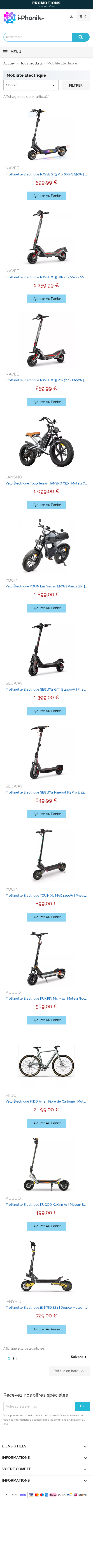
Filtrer (76, 85)
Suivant (79, 1357)
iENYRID (13, 1301)
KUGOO (13, 992)
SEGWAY (14, 683)
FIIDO (11, 1095)
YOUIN (12, 580)
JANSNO (14, 477)
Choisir (31, 85)
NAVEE (12, 168)
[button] (46, 196)
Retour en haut (69, 1371)
